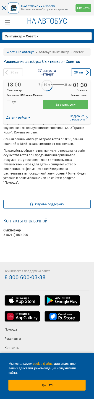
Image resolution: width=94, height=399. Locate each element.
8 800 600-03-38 (25, 277)
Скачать (83, 8)
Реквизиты (13, 338)
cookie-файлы (43, 363)
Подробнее (76, 117)
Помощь (11, 329)
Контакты (12, 347)
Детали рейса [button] (16, 117)
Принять (47, 385)
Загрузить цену (65, 104)
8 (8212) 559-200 (15, 234)
